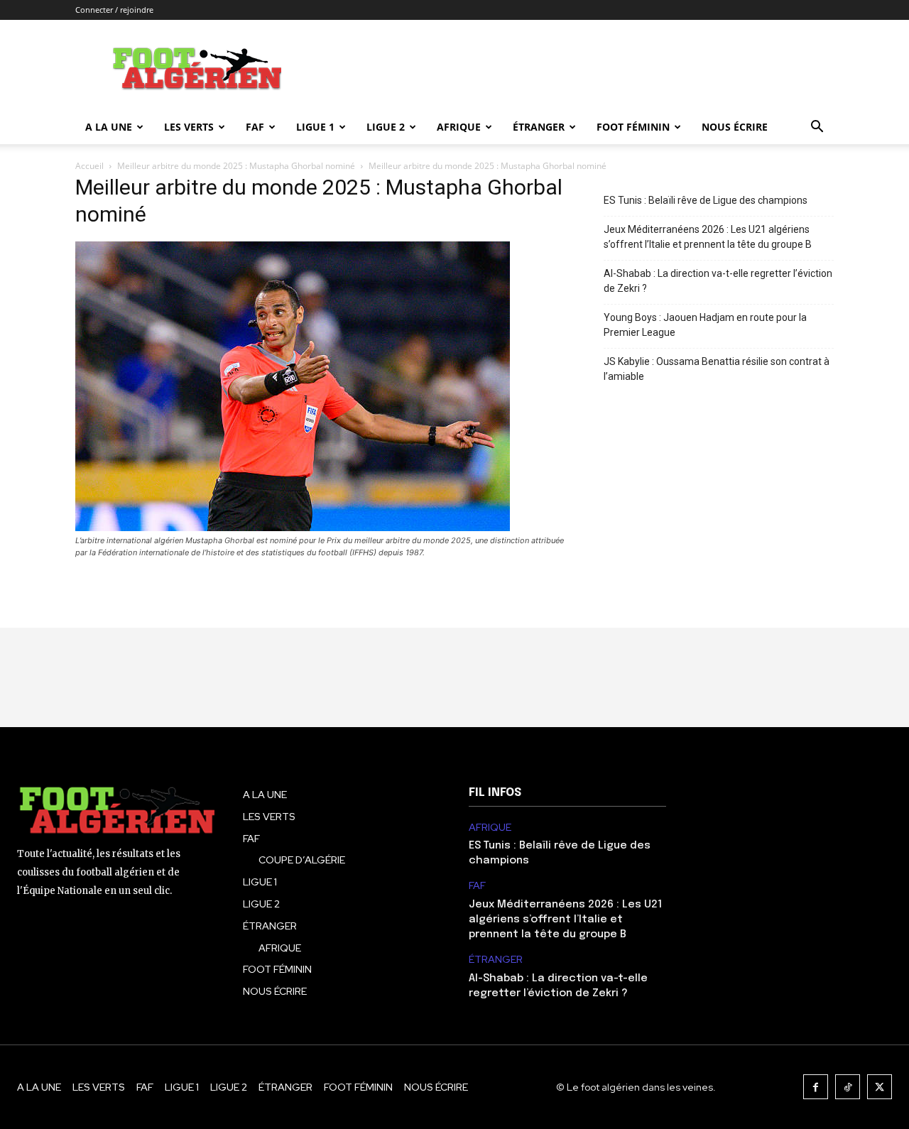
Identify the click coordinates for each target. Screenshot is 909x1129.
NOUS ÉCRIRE (735, 126)
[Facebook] (815, 1086)
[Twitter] (879, 1086)
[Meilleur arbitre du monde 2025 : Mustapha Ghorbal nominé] (292, 527)
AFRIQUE (459, 126)
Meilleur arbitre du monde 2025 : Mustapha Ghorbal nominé (236, 166)
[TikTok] (847, 1086)
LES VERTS (189, 126)
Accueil (89, 166)
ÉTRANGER (539, 126)
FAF (255, 126)
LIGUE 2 (385, 126)
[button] (817, 128)
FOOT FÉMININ (633, 126)
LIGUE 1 (315, 126)
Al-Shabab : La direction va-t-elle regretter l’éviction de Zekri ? (718, 281)
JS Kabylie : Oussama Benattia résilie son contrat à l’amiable (716, 369)
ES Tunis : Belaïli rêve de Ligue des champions (705, 200)
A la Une (108, 126)
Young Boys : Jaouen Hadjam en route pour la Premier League (705, 325)
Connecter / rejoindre (114, 9)
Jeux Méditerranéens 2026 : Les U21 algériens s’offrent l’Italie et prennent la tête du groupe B (708, 237)
